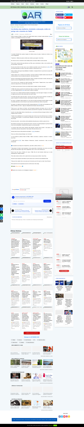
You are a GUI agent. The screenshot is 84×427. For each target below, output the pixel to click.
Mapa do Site (33, 1)
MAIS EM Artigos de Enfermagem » (46, 383)
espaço (23, 90)
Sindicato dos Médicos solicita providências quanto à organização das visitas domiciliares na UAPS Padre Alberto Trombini (66, 134)
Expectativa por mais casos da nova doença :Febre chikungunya (63, 67)
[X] (1, 212)
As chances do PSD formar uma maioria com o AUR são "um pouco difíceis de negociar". (66, 266)
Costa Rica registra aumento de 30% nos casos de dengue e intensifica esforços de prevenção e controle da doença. (67, 207)
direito (50, 36)
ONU (49, 66)
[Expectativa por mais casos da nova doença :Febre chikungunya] (64, 55)
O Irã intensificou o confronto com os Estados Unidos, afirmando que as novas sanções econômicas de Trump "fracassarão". (66, 110)
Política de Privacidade (21, 1)
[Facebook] (1, 209)
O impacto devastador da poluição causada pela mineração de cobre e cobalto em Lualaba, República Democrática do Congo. (67, 260)
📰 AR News (60, 147)
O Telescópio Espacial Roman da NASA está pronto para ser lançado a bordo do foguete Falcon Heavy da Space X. (64, 197)
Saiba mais (51, 425)
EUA (39, 104)
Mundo (27, 3)
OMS (20, 140)
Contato (14, 1)
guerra (34, 131)
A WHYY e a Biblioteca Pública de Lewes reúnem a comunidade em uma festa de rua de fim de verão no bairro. (66, 202)
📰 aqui (42, 145)
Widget (47, 3)
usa (32, 112)
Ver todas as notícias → (64, 270)
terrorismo (22, 26)
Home (12, 1)
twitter (69, 14)
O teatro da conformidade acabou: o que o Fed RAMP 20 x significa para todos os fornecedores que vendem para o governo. (66, 94)
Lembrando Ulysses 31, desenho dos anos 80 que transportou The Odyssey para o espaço (68, 319)
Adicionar (31, 189)
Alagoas (18, 3)
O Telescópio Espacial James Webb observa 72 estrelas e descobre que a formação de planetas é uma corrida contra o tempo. (66, 126)
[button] (72, 7)
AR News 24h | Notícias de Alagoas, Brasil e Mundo (28, 7)
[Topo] (1, 206)
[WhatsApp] (1, 215)
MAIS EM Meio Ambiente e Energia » (46, 369)
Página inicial (13, 26)
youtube (69, 17)
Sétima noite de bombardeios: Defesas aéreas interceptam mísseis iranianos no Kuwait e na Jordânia (68, 303)
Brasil (23, 3)
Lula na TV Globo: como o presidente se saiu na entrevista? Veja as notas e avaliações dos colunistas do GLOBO (66, 80)
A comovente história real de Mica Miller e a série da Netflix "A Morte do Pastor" (66, 74)
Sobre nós (28, 1)
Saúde (37, 3)
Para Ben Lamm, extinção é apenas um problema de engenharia (59, 302)
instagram (60, 17)
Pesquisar (48, 201)
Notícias (12, 3)
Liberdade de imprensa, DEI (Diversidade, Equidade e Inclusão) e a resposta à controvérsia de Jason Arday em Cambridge (66, 118)
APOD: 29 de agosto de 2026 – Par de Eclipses (66, 213)
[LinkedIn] (1, 218)
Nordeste (32, 3)
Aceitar (55, 425)
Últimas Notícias (19, 166)
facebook (60, 14)
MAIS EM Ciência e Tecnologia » (47, 396)
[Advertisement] (64, 169)
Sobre (29, 23)
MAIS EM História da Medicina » (47, 410)
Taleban (18, 26)
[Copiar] (1, 221)
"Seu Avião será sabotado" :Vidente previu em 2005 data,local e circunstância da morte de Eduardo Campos (66, 87)
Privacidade (36, 23)
